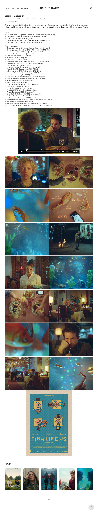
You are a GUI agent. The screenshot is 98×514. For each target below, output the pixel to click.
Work (7, 8)
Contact (24, 8)
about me (15, 8)
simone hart (49, 8)
